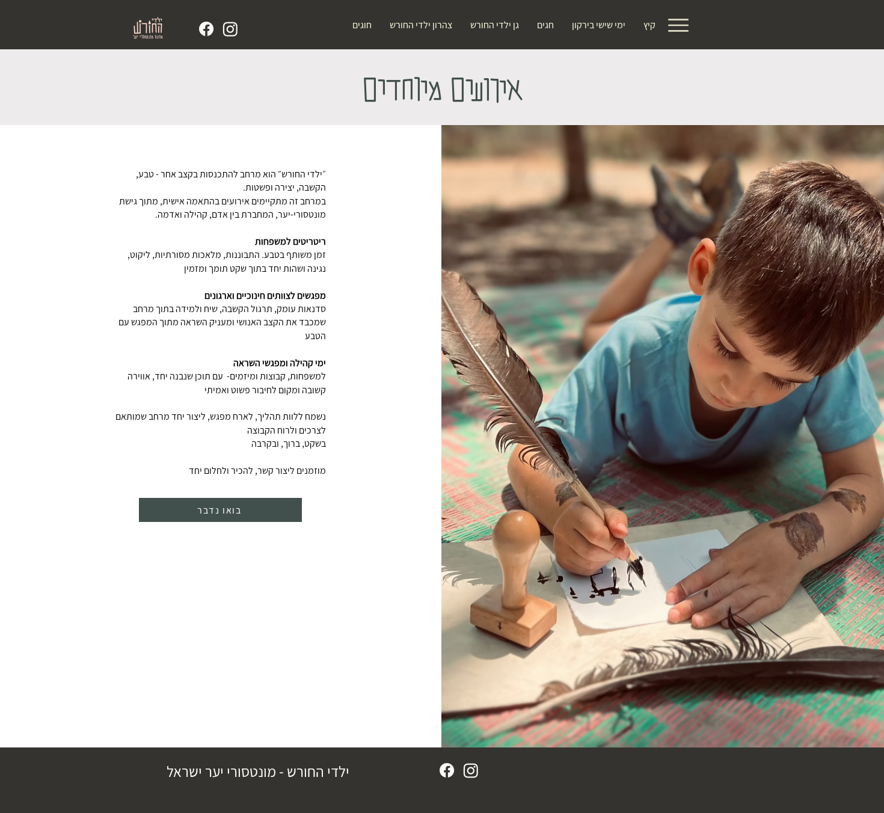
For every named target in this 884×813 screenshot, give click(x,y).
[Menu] (678, 25)
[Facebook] (206, 28)
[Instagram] (230, 28)
